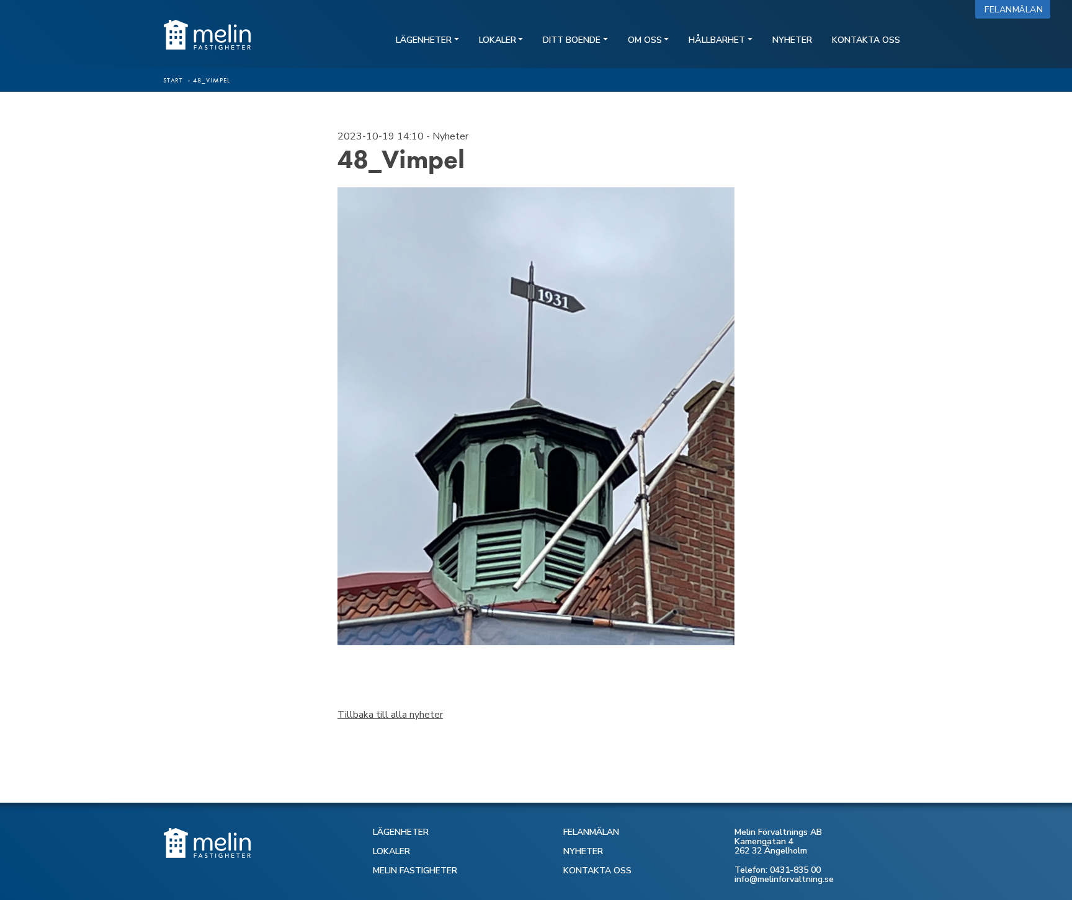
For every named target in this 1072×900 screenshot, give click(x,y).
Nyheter (792, 40)
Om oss (645, 40)
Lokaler (497, 40)
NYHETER (583, 851)
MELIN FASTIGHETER (415, 870)
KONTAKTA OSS (597, 870)
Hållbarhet (717, 40)
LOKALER (391, 851)
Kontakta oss (866, 40)
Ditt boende (572, 40)
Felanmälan (1016, 9)
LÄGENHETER (401, 832)
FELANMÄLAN (591, 832)
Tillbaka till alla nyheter (390, 714)
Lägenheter (424, 40)
